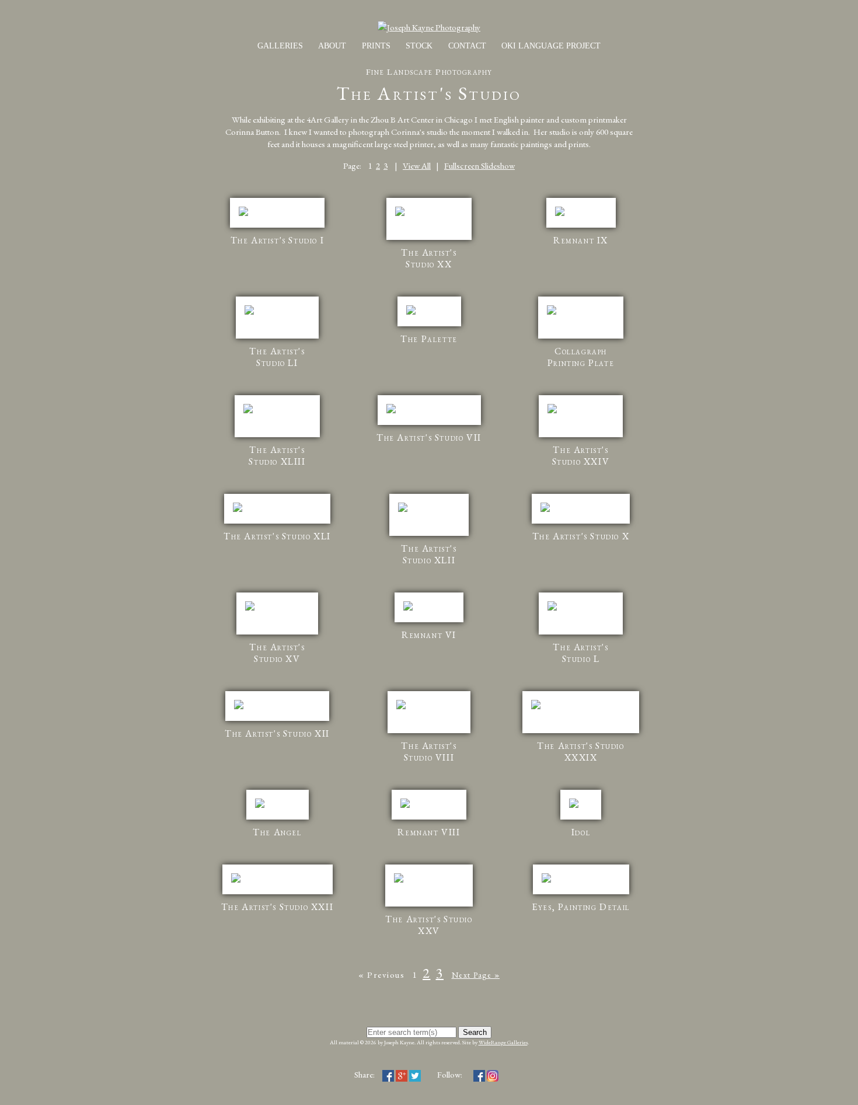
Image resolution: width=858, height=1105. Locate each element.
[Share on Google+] (401, 1074)
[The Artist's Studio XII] (277, 714)
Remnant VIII (428, 832)
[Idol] (580, 813)
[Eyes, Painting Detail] (581, 888)
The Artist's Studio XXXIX (580, 752)
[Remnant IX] (581, 221)
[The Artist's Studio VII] (429, 418)
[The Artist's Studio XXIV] (581, 431)
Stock (419, 45)
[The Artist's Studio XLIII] (277, 431)
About (332, 45)
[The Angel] (277, 813)
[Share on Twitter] (415, 1074)
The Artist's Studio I (278, 240)
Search (475, 1032)
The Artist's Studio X (581, 536)
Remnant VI (429, 635)
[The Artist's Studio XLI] (277, 517)
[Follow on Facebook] (479, 1074)
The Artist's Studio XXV (428, 925)
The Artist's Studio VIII (428, 752)
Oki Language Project (551, 45)
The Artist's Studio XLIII (277, 456)
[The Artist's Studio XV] (277, 628)
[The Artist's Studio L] (581, 628)
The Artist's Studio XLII (428, 554)
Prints (376, 45)
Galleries (280, 45)
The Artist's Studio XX (428, 258)
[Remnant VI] (429, 616)
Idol (580, 832)
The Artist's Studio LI (277, 357)
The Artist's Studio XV (277, 653)
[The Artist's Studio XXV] (429, 900)
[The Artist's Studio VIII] (429, 727)
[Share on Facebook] (388, 1074)
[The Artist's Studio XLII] (429, 529)
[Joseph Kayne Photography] (429, 27)
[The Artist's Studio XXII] (277, 888)
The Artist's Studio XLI (277, 536)
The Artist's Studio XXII (277, 907)
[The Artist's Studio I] (277, 221)
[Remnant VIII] (429, 813)
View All (417, 165)
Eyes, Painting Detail (581, 907)
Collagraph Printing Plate (580, 357)
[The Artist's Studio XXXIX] (580, 727)
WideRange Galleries (503, 1042)
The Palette (429, 339)
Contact (467, 45)
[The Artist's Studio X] (581, 517)
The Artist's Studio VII (429, 437)
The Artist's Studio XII (277, 733)
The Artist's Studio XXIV (581, 456)
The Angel (277, 832)
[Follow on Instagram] (492, 1074)
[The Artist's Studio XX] (429, 233)
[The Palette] (429, 320)
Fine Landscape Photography (429, 71)
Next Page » (476, 975)
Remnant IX (580, 240)
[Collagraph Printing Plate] (580, 332)
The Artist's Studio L (580, 653)
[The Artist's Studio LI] (277, 332)
